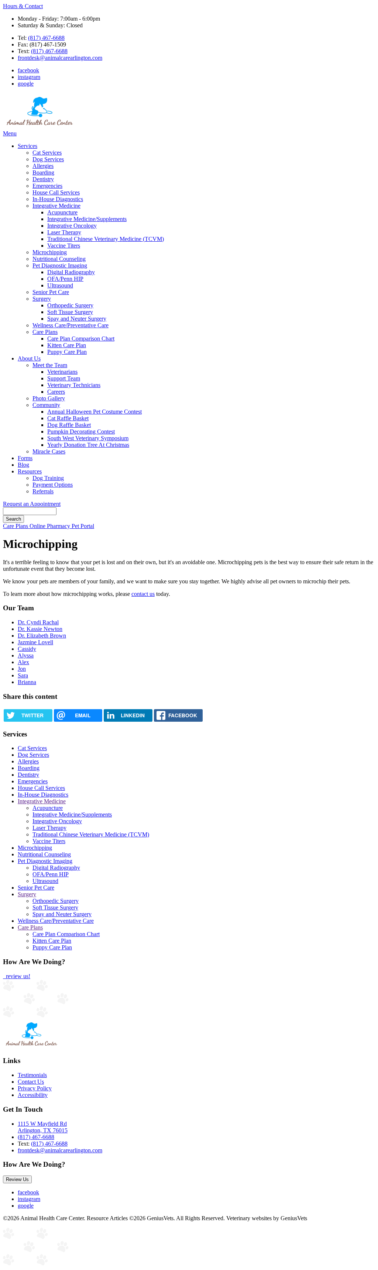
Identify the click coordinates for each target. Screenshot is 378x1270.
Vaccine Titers (63, 245)
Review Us (17, 1179)
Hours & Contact (23, 6)
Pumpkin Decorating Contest (81, 431)
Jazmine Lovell (35, 642)
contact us (143, 594)
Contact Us (31, 1082)
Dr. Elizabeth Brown (42, 635)
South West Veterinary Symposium (87, 438)
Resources (30, 471)
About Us (29, 358)
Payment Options (52, 485)
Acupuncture (62, 212)
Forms (25, 458)
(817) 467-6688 (46, 38)
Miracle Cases (48, 451)
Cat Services (47, 152)
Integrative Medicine (56, 206)
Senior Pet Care (50, 292)
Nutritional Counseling (59, 259)
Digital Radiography (71, 272)
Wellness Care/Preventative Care (70, 325)
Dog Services (48, 159)
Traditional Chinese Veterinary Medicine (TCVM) (105, 239)
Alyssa (26, 655)
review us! (17, 976)
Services (27, 146)
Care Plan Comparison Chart (80, 338)
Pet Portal (83, 526)
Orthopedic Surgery (70, 305)
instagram (29, 77)
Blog (23, 465)
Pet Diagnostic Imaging (59, 265)
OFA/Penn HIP (65, 279)
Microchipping (49, 252)
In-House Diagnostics (57, 199)
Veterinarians (62, 372)
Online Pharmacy (51, 526)
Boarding (43, 172)
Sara (23, 675)
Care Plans (45, 332)
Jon (22, 669)
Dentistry (43, 179)
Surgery (41, 299)
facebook (28, 70)
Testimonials (32, 1075)
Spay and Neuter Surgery (76, 318)
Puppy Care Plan (67, 352)
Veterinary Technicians (73, 385)
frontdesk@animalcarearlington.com (60, 58)
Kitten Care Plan (66, 345)
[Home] (40, 127)
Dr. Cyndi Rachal (38, 622)
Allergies (43, 166)
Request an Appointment (32, 504)
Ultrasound (60, 285)
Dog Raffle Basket (69, 425)
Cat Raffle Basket (68, 418)
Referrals (43, 491)
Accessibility (33, 1095)
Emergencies (47, 186)
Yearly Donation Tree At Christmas (88, 445)
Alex (23, 662)
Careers (56, 392)
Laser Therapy (64, 232)
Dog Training (48, 478)
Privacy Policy (35, 1088)
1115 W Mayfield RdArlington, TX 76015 (43, 1127)
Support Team (63, 378)
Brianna (27, 682)
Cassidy (27, 649)
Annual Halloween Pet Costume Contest (94, 411)
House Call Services (56, 192)
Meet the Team (49, 365)
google (26, 83)
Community (46, 405)
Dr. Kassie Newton (40, 629)
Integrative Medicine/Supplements (87, 219)
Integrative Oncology (72, 225)
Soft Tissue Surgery (70, 312)
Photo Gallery (48, 398)
